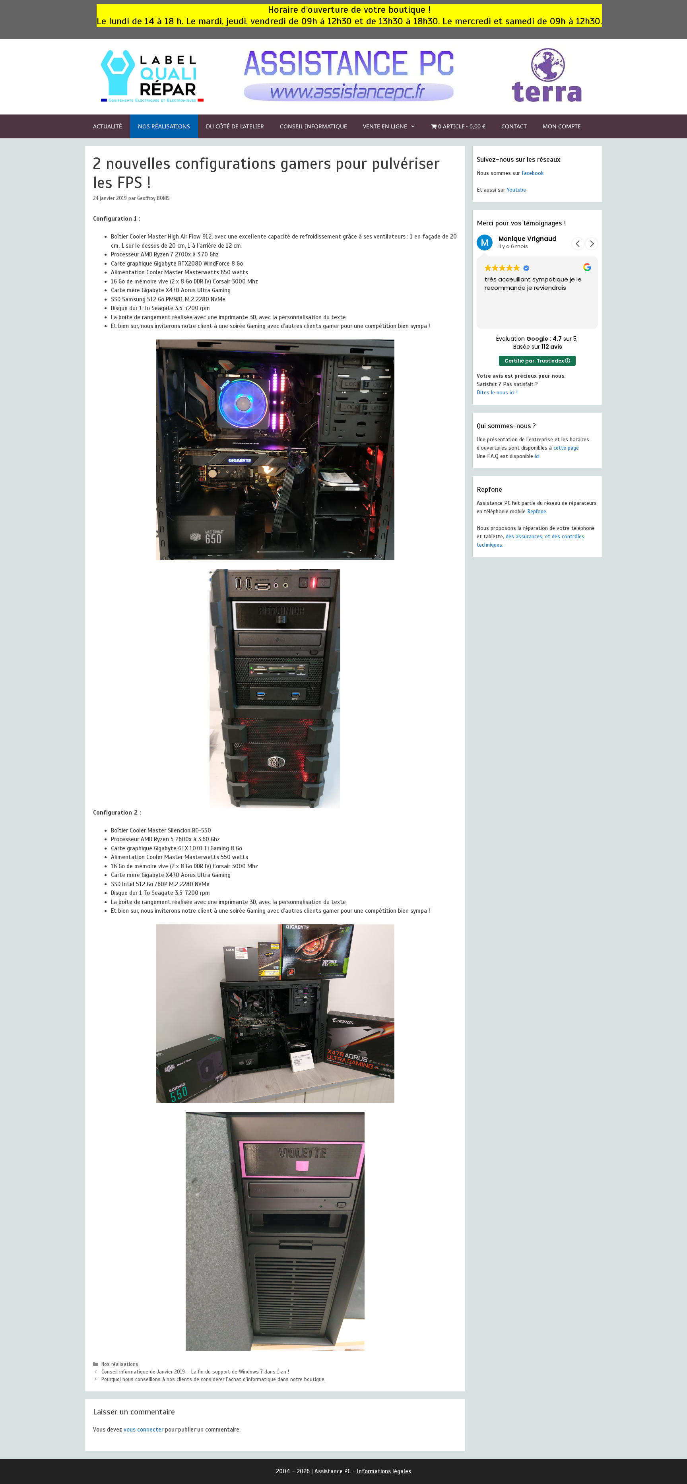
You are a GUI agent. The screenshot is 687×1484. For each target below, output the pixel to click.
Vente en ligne (385, 126)
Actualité (107, 126)
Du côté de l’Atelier (235, 126)
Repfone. (537, 511)
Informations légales (384, 1471)
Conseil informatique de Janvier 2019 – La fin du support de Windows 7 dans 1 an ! (195, 1372)
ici (537, 456)
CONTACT (514, 126)
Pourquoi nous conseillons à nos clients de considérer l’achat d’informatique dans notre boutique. (213, 1379)
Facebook (532, 173)
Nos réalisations (164, 126)
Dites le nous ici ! (497, 392)
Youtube (516, 189)
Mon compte (562, 126)
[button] (592, 244)
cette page (566, 447)
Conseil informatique (313, 126)
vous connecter (143, 1429)
